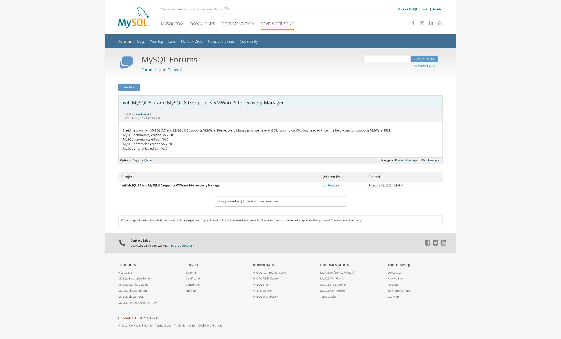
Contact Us (394, 272)
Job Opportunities (399, 291)
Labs (172, 41)
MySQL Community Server (270, 272)
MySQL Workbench (265, 297)
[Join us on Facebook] (412, 24)
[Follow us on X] (421, 24)
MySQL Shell (261, 284)
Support (191, 291)
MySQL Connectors (332, 291)
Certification (194, 278)
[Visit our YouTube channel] (439, 24)
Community (249, 41)
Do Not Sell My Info (141, 325)
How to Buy (395, 278)
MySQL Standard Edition (134, 284)
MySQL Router (262, 291)
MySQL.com (172, 23)
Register (438, 9)
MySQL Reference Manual (337, 272)
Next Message (430, 160)
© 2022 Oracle (149, 318)
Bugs (141, 41)
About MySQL (399, 265)
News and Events (221, 41)
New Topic (129, 87)
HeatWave (125, 272)
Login (425, 9)
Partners (393, 284)
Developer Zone (277, 23)
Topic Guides (328, 297)
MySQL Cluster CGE (131, 297)
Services (193, 265)
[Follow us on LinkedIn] (430, 24)
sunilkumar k (331, 185)
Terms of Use (163, 325)
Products (127, 265)
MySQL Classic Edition (132, 291)
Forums (125, 41)
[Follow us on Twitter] (435, 244)
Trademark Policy (184, 325)
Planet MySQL (191, 41)
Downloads (202, 23)
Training (191, 272)
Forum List (151, 69)
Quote (148, 160)
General (174, 69)
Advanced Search (424, 65)
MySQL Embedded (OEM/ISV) (137, 303)
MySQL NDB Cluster (266, 278)
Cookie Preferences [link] (210, 325)
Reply (136, 160)
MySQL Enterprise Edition (135, 278)
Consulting (193, 284)
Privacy (122, 325)
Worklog (156, 41)
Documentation (238, 23)
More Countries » (183, 246)
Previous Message (406, 160)
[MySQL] (134, 17)
